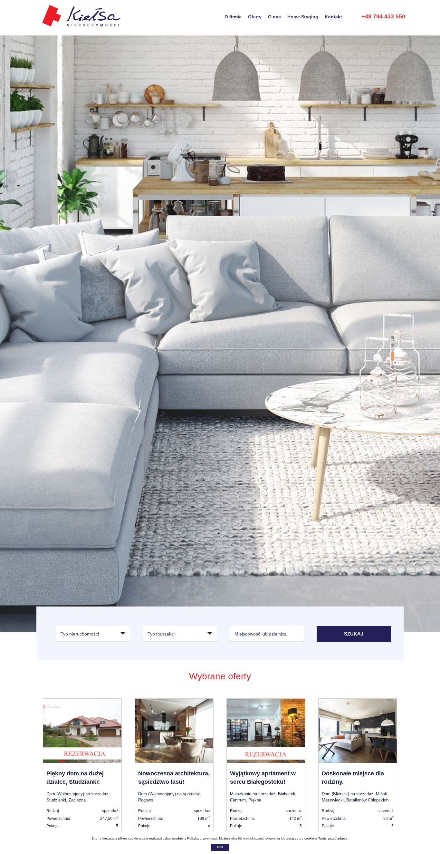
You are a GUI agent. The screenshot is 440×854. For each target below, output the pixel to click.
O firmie (233, 16)
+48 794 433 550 (383, 16)
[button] (392, 337)
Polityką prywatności (202, 838)
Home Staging (302, 16)
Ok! (220, 847)
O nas (274, 16)
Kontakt (333, 16)
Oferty (255, 16)
